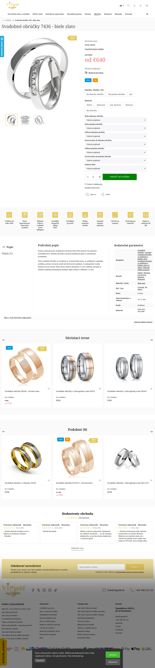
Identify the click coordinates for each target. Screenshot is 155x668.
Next (151, 340)
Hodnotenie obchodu (77, 514)
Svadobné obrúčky (141, 251)
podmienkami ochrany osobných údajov (130, 572)
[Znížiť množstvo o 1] (88, 177)
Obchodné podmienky (86, 618)
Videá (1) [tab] (7, 253)
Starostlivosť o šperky (10, 629)
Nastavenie (40, 661)
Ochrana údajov (84, 621)
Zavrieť (141, 202)
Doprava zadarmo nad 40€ (50, 624)
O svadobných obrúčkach (11, 619)
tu (82, 656)
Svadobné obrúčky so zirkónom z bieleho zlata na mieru (145, 264)
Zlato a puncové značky (48, 611)
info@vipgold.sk (115, 590)
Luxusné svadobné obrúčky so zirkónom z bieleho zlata (145, 255)
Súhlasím (113, 655)
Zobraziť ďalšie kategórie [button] (143, 268)
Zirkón (140, 273)
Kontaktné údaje (84, 638)
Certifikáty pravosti (47, 608)
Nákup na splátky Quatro (87, 628)
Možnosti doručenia (95, 73)
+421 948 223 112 (144, 590)
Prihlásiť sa (135, 567)
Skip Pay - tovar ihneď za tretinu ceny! (16, 609)
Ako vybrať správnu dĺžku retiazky (15, 638)
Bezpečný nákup (84, 631)
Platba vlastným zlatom (86, 634)
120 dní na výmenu (47, 628)
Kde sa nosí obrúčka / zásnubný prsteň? (17, 625)
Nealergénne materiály (48, 615)
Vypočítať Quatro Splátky (94, 49)
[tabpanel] (77, 375)
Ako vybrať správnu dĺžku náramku (15, 635)
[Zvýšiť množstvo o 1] (100, 177)
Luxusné (141, 287)
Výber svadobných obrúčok (12, 622)
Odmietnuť (112, 662)
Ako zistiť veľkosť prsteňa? (11, 632)
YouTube (50, 590)
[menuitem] (19, 14)
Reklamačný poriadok (86, 624)
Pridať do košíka (119, 177)
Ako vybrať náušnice (9, 615)
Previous (4, 340)
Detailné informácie (92, 188)
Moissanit (141, 279)
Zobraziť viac (77, 548)
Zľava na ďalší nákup (47, 621)
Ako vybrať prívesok (9, 612)
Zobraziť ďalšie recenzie (143, 322)
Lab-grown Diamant (142, 276)
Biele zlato (141, 283)
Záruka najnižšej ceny (48, 618)
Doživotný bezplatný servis (50, 631)
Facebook (33, 590)
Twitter (118, 626)
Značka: (90, 45)
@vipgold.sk (55, 590)
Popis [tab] (10, 247)
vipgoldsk (38, 590)
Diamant (147, 273)
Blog (41, 638)
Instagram (44, 590)
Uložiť (91, 202)
